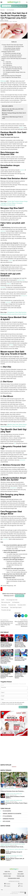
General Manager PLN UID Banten (12, 813)
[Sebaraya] (14, 2)
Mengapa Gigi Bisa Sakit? (8, 51)
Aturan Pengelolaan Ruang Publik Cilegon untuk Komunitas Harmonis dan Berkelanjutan (21, 623)
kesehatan (8, 302)
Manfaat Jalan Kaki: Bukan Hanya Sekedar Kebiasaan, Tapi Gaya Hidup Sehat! (14, 425)
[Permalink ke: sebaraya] (2, 20)
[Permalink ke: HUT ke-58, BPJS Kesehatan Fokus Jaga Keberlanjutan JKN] (21, 652)
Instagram (8, 886)
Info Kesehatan (15, 602)
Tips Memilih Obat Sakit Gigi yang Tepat (11, 67)
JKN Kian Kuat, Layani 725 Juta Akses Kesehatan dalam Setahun (20, 675)
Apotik (2, 599)
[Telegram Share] (22, 615)
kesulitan (8, 283)
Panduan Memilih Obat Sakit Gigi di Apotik (12, 44)
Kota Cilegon (6, 821)
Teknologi (6, 845)
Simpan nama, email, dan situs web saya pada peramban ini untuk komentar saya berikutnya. (12, 703)
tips (15, 443)
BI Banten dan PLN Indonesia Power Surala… (12, 846)
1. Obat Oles (7, 62)
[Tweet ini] (19, 615)
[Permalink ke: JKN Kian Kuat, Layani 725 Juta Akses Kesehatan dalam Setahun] (21, 669)
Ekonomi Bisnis (8, 844)
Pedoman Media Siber (14, 878)
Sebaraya (3, 81)
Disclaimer (20, 874)
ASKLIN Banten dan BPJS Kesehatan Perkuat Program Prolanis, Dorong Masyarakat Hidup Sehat (7, 660)
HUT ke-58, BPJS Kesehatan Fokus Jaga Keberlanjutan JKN (21, 659)
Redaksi (20, 871)
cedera (11, 260)
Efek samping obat (5, 602)
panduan (21, 127)
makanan (3, 231)
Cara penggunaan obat (11, 599)
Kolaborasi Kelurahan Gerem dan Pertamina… (13, 791)
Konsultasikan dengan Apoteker (11, 48)
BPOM (11, 345)
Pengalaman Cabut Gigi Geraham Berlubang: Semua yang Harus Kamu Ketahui (13, 313)
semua (10, 550)
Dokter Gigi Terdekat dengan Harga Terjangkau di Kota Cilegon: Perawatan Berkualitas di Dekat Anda (14, 203)
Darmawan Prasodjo (8, 818)
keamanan (5, 539)
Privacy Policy (7, 874)
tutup (2, 889)
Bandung (3, 844)
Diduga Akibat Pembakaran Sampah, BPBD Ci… (15, 797)
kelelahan (3, 287)
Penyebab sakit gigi (6, 610)
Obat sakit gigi (4, 607)
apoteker (22, 170)
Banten (2, 788)
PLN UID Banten (7, 811)
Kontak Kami (7, 876)
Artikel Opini (9, 849)
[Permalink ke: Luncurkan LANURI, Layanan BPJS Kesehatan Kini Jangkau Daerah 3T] (7, 669)
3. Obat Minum (7, 65)
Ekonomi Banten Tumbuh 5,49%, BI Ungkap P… (15, 859)
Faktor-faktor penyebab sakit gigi (12, 53)
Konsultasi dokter (22, 605)
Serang (2, 845)
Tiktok (21, 886)
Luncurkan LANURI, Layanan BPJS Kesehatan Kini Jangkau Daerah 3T (7, 675)
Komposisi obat (12, 605)
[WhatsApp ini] (25, 615)
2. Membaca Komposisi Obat (11, 70)
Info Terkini (17, 788)
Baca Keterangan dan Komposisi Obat (13, 46)
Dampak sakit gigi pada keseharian (12, 55)
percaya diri (24, 295)
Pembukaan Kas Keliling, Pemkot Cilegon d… (16, 803)
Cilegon (6, 788)
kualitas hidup (21, 280)
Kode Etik (7, 871)
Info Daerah (11, 788)
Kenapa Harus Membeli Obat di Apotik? (11, 56)
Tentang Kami (20, 876)
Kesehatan (3, 605)
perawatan (22, 460)
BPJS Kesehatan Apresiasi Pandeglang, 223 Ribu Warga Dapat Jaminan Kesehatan (6, 644)
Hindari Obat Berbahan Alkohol (11, 50)
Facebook (8, 883)
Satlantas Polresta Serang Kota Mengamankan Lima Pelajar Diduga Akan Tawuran (7, 623)
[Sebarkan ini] (15, 615)
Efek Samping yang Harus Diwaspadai (11, 75)
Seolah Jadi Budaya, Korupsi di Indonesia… (14, 852)
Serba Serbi (21, 849)
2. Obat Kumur (7, 63)
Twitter (21, 883)
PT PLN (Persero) (7, 816)
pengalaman (13, 488)
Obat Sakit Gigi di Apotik (16, 607)
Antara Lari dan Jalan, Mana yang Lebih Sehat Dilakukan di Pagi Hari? (12, 109)
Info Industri (15, 844)
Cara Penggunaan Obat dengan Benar (11, 77)
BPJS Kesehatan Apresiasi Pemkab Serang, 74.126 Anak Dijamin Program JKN (20, 644)
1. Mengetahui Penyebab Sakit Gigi (12, 68)
